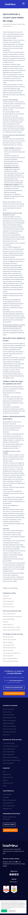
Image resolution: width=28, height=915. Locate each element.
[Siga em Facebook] (10, 874)
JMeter (4, 785)
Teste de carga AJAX (8, 624)
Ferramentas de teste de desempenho (12, 616)
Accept (4, 911)
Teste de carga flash (8, 642)
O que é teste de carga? (9, 743)
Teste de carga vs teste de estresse (11, 629)
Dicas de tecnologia (8, 604)
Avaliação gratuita (10, 830)
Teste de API (6, 596)
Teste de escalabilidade (9, 619)
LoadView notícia (7, 598)
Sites (4, 771)
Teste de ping (6, 819)
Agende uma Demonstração (14, 687)
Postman (5, 780)
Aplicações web (7, 774)
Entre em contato (7, 712)
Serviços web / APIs (8, 777)
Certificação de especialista (9, 731)
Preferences (12, 911)
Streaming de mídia (8, 783)
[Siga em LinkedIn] (15, 874)
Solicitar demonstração (8, 714)
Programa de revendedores (9, 726)
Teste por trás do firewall (9, 805)
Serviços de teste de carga (9, 729)
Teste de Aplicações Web (9, 613)
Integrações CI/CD (7, 808)
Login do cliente (9, 824)
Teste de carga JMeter (8, 763)
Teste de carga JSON (8, 650)
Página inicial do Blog (10, 588)
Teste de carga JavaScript (9, 647)
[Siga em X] (13, 874)
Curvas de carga (7, 794)
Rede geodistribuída (8, 803)
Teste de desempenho (8, 601)
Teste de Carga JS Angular (9, 639)
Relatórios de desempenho (9, 800)
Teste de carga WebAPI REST (10, 658)
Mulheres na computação (9, 720)
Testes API (5, 621)
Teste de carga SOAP (8, 655)
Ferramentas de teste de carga (10, 746)
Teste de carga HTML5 (8, 645)
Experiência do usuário (8, 606)
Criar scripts (6, 797)
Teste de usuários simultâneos (10, 757)
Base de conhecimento (8, 709)
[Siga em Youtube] (18, 874)
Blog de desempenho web (9, 717)
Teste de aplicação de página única (11, 653)
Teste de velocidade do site (9, 816)
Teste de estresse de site (9, 749)
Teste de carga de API (8, 754)
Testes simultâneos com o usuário (11, 627)
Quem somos (6, 734)
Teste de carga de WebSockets (10, 661)
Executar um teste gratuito (14, 693)
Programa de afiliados (8, 723)
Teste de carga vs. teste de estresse (11, 760)
